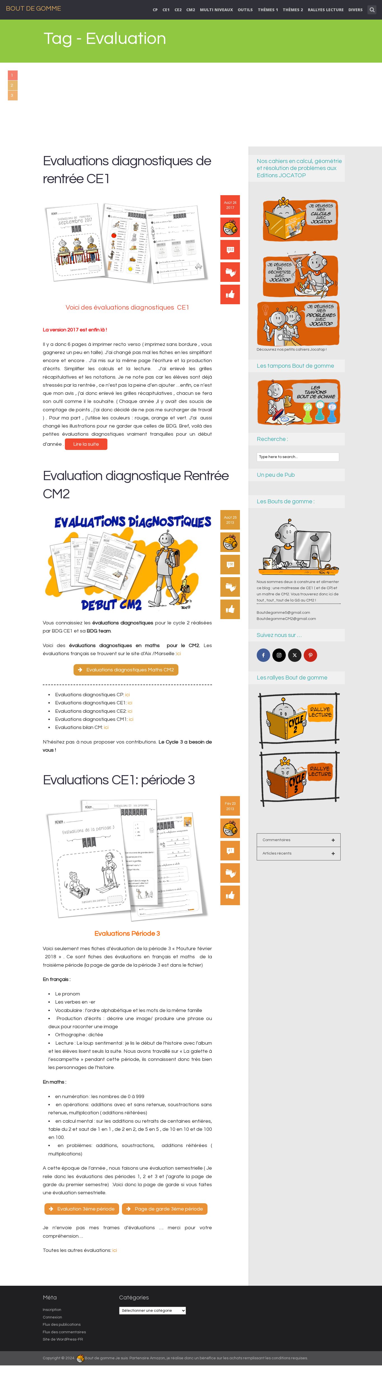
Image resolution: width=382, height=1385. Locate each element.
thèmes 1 (268, 9)
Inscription (52, 1310)
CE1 (165, 9)
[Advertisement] (191, 104)
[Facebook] (263, 655)
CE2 (178, 9)
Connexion (52, 1317)
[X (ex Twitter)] (294, 655)
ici (178, 653)
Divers (355, 9)
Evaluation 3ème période (86, 1209)
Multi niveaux (216, 9)
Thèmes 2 (293, 9)
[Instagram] (279, 655)
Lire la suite (86, 444)
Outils (245, 9)
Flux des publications (62, 1325)
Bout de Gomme (33, 8)
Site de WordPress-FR (63, 1339)
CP (155, 9)
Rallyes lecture (326, 9)
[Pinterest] (310, 655)
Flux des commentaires (64, 1332)
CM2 (190, 9)
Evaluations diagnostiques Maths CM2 (130, 670)
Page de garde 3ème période (169, 1209)
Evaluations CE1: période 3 (119, 780)
